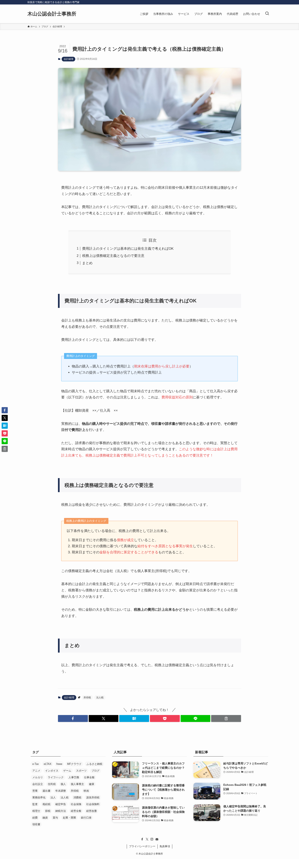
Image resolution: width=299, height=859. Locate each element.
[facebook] (142, 839)
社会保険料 (92, 804)
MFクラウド (74, 763)
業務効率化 (39, 797)
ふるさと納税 (94, 763)
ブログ (95, 770)
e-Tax (35, 763)
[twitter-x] (147, 839)
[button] (73, 718)
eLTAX (47, 763)
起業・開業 (69, 817)
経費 (35, 817)
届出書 (46, 790)
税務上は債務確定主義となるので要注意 (113, 256)
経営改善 (91, 810)
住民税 (52, 784)
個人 (63, 784)
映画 (86, 790)
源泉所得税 (92, 797)
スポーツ (81, 770)
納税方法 (60, 810)
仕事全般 (89, 777)
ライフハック (56, 777)
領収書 (36, 824)
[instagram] (152, 839)
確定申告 (60, 804)
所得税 (87, 697)
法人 (53, 797)
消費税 (77, 797)
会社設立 (37, 784)
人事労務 (74, 777)
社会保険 (76, 804)
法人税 (100, 697)
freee (59, 763)
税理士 (36, 810)
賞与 (55, 817)
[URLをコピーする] (226, 718)
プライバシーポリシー (142, 846)
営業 (35, 790)
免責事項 (164, 846)
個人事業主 (77, 784)
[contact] (157, 839)
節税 (47, 810)
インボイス (51, 770)
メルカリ (37, 777)
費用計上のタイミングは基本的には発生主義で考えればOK (128, 249)
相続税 (46, 804)
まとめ (87, 263)
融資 (45, 817)
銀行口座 (86, 817)
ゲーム (67, 770)
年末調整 (60, 790)
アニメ (36, 770)
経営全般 (76, 810)
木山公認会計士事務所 (51, 13)
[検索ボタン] (267, 13)
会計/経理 (68, 59)
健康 (91, 784)
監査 (35, 804)
